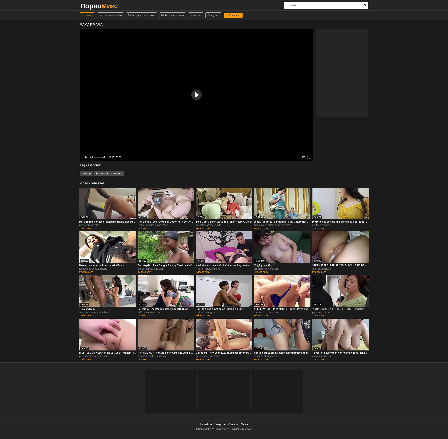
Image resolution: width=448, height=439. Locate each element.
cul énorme (325, 356)
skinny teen (161, 225)
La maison (87, 15)
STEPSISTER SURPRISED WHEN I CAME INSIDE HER (340, 265)
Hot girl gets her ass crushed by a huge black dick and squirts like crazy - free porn (107, 221)
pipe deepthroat (152, 312)
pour (105, 356)
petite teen (103, 312)
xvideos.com (86, 228)
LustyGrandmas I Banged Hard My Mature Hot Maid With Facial (282, 221)
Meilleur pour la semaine (141, 15)
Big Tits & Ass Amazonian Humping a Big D (220, 309)
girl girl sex (201, 356)
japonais (316, 312)
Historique (195, 15)
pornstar (200, 225)
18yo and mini (87, 309)
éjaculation (214, 356)
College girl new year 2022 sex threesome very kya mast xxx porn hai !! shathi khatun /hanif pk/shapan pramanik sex (224, 352)
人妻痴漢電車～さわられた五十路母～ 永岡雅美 (338, 309)
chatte (103, 268)
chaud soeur (160, 356)
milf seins (259, 312)
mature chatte (283, 225)
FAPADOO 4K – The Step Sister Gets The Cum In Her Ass (166, 352)
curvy (315, 356)
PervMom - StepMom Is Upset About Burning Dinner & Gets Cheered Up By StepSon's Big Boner (166, 309)
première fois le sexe (90, 356)
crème (326, 312)
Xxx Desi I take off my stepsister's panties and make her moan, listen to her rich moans (282, 352)
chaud (141, 268)
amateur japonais (263, 268)
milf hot (200, 268)
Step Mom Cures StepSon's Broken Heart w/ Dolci (224, 221)
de (313, 225)
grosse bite (93, 225)
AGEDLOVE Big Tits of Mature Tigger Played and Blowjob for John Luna (282, 309)
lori (276, 268)
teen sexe (317, 268)
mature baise (212, 268)
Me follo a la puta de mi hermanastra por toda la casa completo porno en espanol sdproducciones (340, 221)
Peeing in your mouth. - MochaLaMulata (102, 265)
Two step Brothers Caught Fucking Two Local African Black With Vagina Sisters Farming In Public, (166, 265)
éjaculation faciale (264, 225)
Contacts (233, 424)
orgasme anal (145, 356)
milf (140, 312)
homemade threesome (109, 173)
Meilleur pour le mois (172, 15)
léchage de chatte (89, 268)
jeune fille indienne (267, 356)
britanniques (272, 312)
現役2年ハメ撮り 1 (264, 265)
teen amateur (323, 225)
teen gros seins (146, 225)
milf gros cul (202, 312)
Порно (89, 6)
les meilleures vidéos (110, 15)
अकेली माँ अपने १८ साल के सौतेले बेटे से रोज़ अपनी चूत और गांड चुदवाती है (224, 265)
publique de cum (154, 268)
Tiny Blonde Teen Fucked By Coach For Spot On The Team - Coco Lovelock (166, 221)
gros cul (214, 312)
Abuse (244, 424)
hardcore (87, 173)
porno (82, 225)
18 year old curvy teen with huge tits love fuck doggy (340, 352)
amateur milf (213, 225)
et (255, 356)
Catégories (213, 15)
